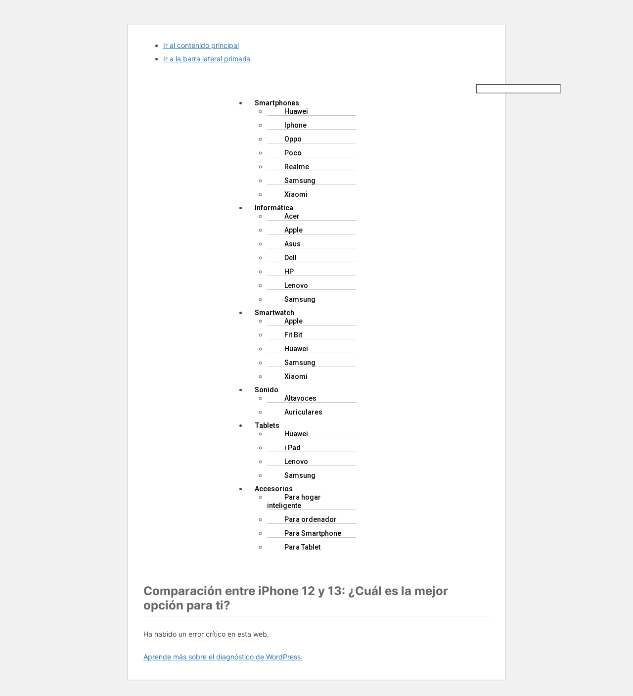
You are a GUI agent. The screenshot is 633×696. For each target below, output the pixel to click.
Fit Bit (293, 335)
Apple (293, 230)
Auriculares (303, 412)
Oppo (293, 139)
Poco (293, 153)
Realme (296, 167)
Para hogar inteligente (294, 501)
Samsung (300, 181)
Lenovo (296, 285)
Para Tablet (302, 547)
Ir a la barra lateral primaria (206, 58)
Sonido (266, 390)
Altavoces (300, 398)
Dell (290, 258)
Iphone (295, 125)
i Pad (292, 448)
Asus (292, 244)
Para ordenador (310, 519)
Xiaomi (296, 194)
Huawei (296, 111)
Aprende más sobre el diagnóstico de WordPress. (223, 656)
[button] (345, 86)
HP (289, 272)
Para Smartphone (312, 533)
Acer (292, 216)
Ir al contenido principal (201, 45)
